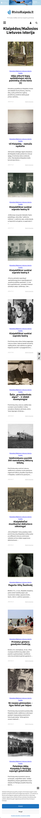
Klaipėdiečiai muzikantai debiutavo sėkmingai (20, 524)
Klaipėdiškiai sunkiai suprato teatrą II (20, 271)
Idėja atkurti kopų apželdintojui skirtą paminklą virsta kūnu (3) (20, 79)
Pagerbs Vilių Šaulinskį (20, 585)
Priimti (20, 806)
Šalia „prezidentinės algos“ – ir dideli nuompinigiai (20, 397)
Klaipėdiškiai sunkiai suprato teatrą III (20, 208)
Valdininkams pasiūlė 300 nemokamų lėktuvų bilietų (20, 460)
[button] (38, 788)
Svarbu (20, 73)
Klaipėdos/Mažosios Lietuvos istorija (20, 71)
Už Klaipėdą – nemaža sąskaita (20, 145)
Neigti (20, 812)
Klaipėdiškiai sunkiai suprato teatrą (20, 335)
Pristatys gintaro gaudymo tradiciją (20, 643)
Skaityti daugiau (29, 102)
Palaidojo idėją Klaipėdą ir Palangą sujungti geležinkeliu (20, 769)
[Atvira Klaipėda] (20, 14)
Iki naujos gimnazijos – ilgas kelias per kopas (20, 704)
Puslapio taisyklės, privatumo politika (20, 816)
